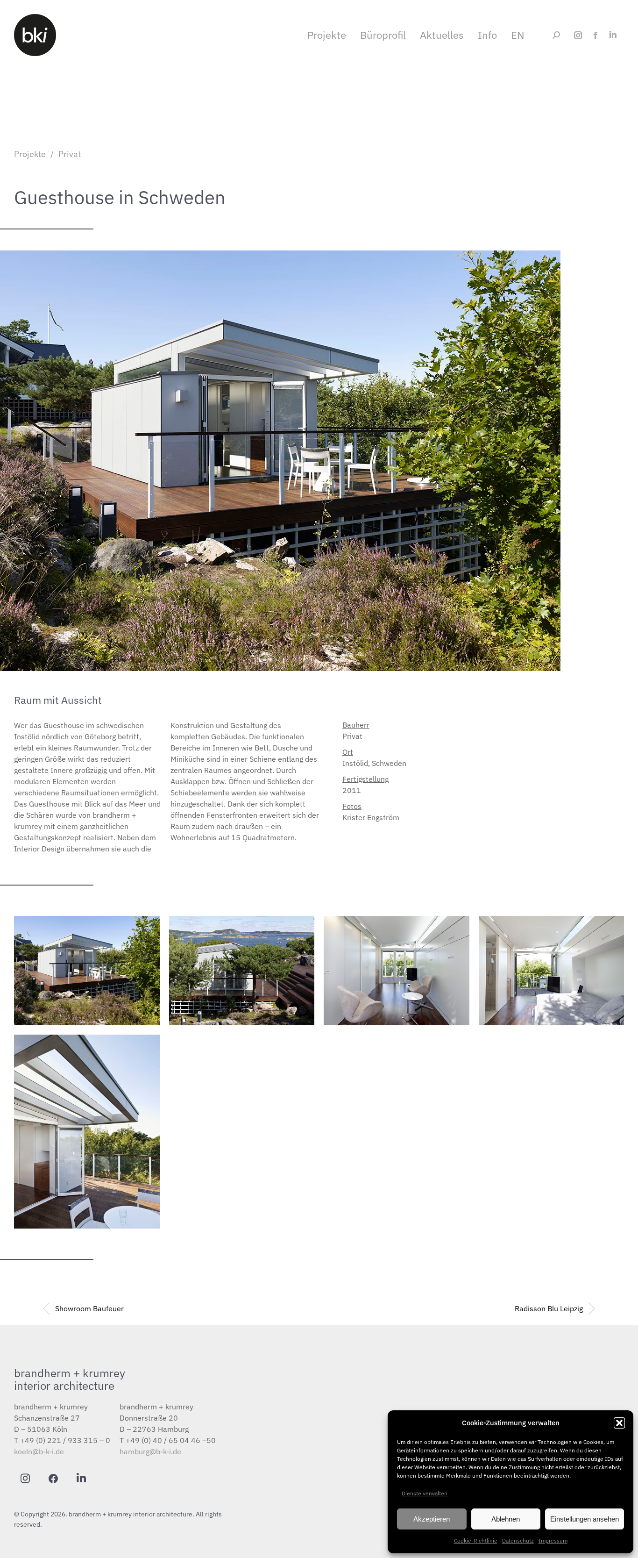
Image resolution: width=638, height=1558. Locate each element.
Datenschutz (518, 1540)
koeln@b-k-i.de (39, 1451)
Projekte (30, 154)
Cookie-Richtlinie (475, 1540)
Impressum (553, 1540)
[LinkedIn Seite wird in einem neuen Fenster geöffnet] (612, 35)
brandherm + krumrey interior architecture (69, 1379)
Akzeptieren (431, 1519)
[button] (619, 1423)
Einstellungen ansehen (584, 1519)
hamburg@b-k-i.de (150, 1451)
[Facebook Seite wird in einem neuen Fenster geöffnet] (595, 35)
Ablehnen (505, 1519)
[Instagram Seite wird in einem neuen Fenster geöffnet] (578, 35)
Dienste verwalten (424, 1493)
